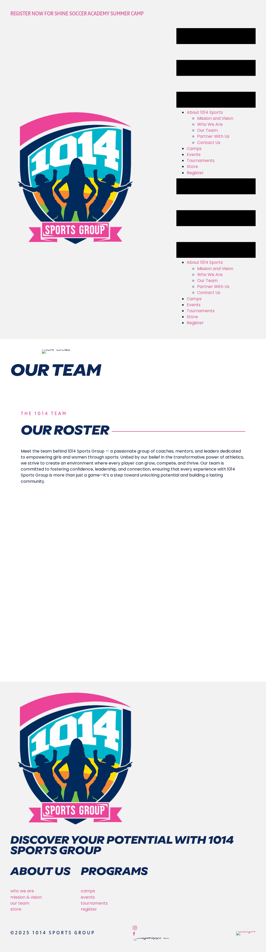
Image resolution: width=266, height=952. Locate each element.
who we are (22, 891)
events (88, 897)
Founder (205, 559)
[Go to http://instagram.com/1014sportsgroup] (166, 928)
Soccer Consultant (152, 559)
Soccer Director (45, 559)
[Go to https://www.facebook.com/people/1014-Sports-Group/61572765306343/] (166, 934)
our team (19, 903)
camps (88, 891)
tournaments (94, 903)
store (15, 909)
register (89, 909)
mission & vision (26, 897)
